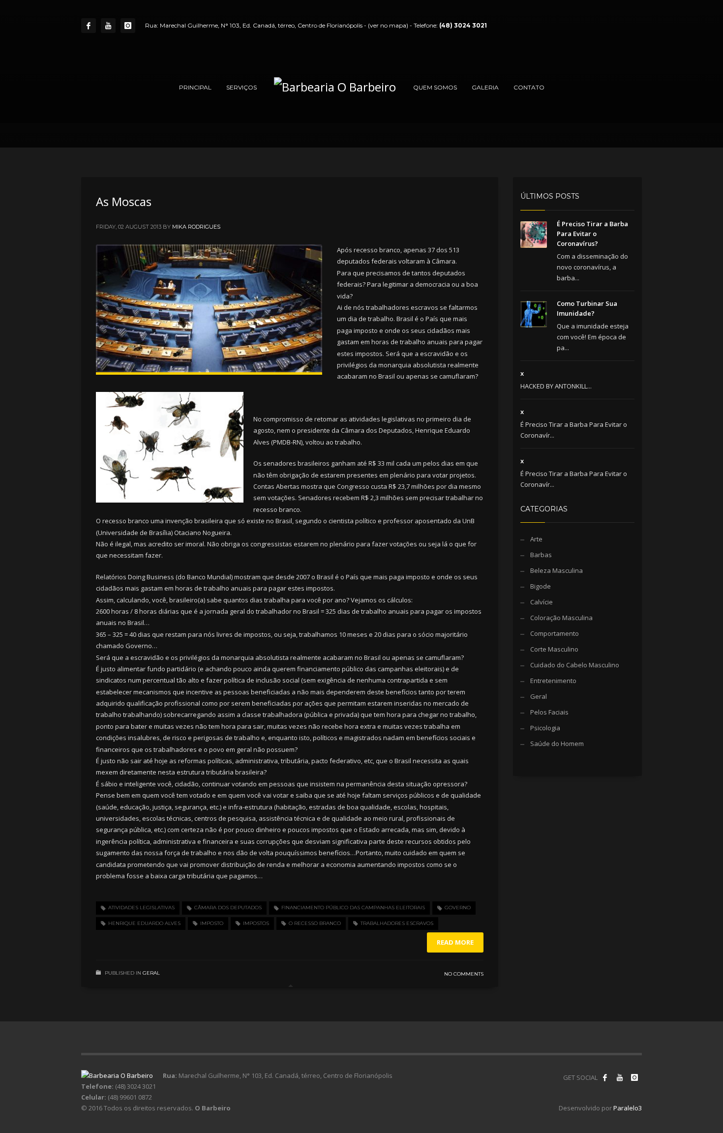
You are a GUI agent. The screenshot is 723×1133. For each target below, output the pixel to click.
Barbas (541, 554)
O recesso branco (315, 923)
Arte (536, 539)
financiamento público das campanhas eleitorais (353, 907)
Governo (458, 907)
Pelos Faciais (549, 712)
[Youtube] (108, 25)
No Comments (463, 974)
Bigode (540, 586)
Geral (151, 973)
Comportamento (554, 633)
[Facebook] (88, 25)
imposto (211, 923)
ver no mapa (388, 25)
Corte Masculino (554, 649)
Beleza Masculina (556, 570)
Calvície (541, 601)
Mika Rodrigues (196, 226)
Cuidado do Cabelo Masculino (574, 664)
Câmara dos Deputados (228, 907)
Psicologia (545, 727)
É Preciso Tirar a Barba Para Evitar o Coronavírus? (592, 233)
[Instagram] (127, 25)
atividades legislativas (141, 907)
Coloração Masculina (561, 617)
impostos (256, 923)
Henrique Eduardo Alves (144, 923)
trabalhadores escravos (397, 923)
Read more (455, 942)
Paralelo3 (627, 1107)
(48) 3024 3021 (463, 25)
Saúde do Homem (557, 743)
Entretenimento (553, 680)
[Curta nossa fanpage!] (605, 1077)
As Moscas (123, 201)
